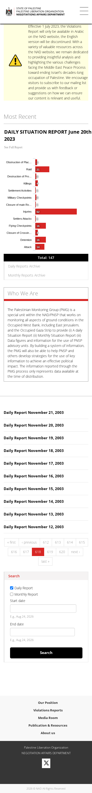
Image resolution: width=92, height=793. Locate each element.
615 (82, 542)
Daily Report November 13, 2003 (34, 514)
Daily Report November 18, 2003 (34, 450)
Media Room (48, 718)
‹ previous (29, 542)
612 (46, 542)
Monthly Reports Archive (26, 275)
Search (46, 652)
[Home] (40, 11)
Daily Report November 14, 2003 (34, 501)
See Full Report (13, 147)
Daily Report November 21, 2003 (34, 412)
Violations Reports (48, 710)
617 (26, 551)
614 (70, 542)
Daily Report (23, 588)
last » (45, 561)
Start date (17, 600)
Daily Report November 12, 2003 (34, 526)
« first (11, 542)
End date (17, 624)
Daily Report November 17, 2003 (34, 463)
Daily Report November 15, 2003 (34, 488)
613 (58, 542)
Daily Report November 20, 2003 (34, 425)
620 (62, 551)
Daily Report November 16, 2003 (34, 475)
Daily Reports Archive (24, 266)
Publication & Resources (47, 725)
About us (48, 733)
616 (14, 551)
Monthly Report (26, 594)
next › (75, 551)
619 (50, 551)
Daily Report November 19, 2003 (34, 437)
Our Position (48, 702)
